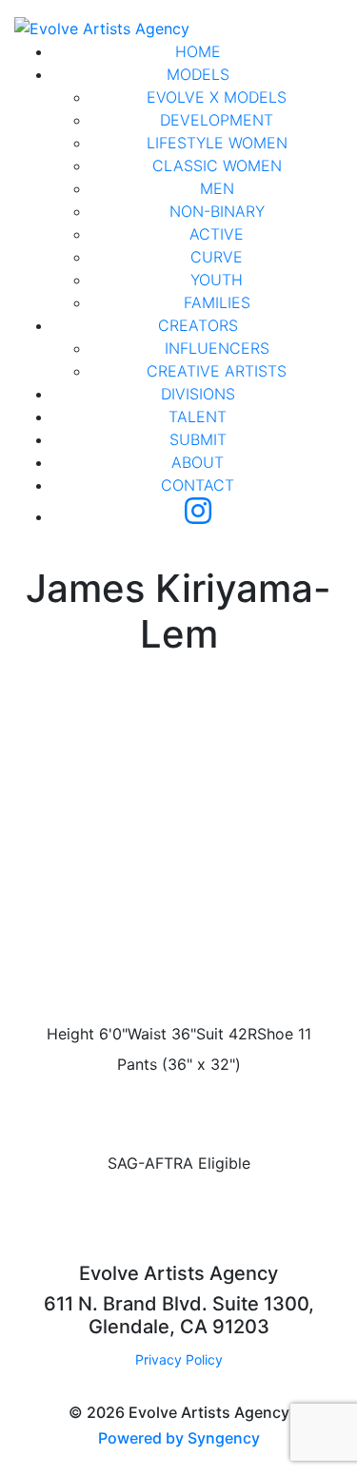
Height (70, 1033)
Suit (210, 1033)
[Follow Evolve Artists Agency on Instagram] (198, 516)
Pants (137, 1064)
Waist (147, 1033)
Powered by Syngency (179, 1437)
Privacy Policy (179, 1359)
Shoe (275, 1033)
